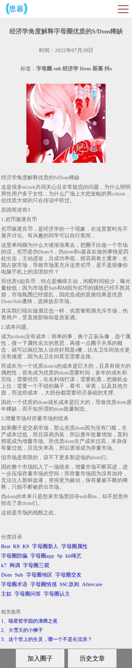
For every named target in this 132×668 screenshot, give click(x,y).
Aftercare (92, 584)
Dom (6, 575)
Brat (5, 546)
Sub (19, 575)
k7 (4, 565)
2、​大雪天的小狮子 (22, 630)
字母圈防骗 (14, 556)
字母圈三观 (36, 565)
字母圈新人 (45, 546)
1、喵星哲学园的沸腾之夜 (29, 621)
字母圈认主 (57, 594)
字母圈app (42, 556)
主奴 (6, 594)
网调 (15, 565)
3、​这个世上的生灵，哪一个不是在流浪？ (46, 639)
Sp (60, 556)
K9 (26, 546)
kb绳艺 (73, 556)
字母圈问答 (27, 594)
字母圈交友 (68, 575)
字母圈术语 (14, 584)
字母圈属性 (74, 546)
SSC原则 (69, 584)
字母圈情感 (43, 584)
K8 (16, 546)
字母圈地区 (39, 575)
